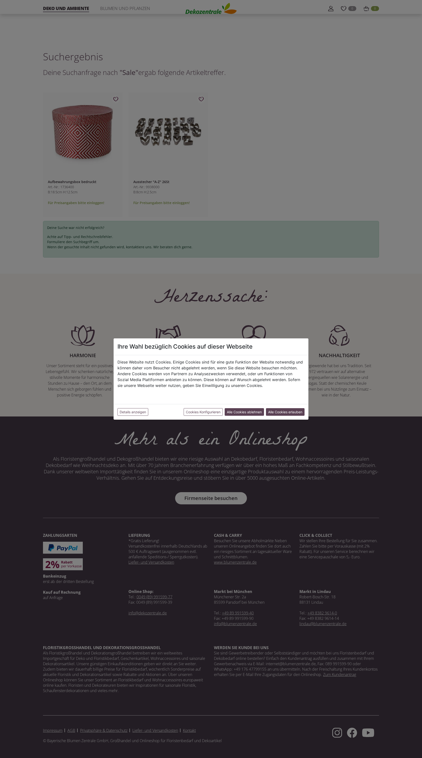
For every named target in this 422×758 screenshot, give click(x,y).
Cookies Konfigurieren (203, 412)
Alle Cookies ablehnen (244, 412)
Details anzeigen (133, 412)
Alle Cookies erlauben (285, 412)
